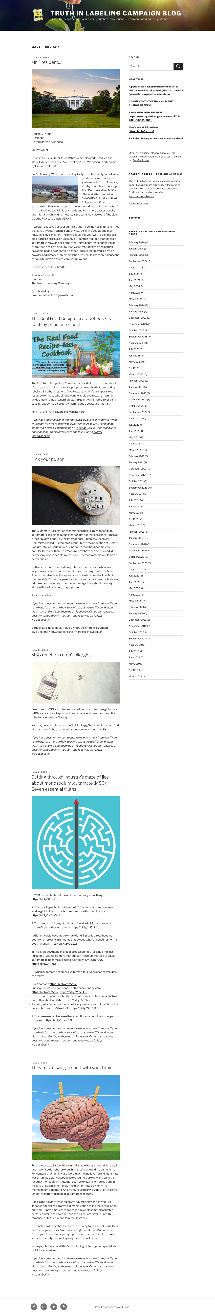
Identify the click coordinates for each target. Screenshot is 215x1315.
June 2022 (134, 430)
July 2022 (134, 424)
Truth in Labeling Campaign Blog (115, 13)
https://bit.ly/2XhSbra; (63, 984)
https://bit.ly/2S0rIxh (50, 1000)
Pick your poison (48, 459)
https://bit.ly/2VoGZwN (64, 943)
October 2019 (136, 632)
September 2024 (138, 261)
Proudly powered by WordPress (112, 1306)
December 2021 (137, 468)
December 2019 (137, 619)
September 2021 (138, 487)
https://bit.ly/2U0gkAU (85, 927)
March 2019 (135, 676)
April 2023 (134, 368)
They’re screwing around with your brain (71, 1067)
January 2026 (136, 248)
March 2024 (135, 298)
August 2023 (136, 342)
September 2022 (138, 412)
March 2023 (135, 374)
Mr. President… (46, 62)
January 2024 (136, 311)
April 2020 (134, 594)
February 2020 (137, 607)
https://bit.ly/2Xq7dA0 (85, 1008)
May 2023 (134, 361)
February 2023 (137, 380)
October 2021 (136, 481)
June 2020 (134, 582)
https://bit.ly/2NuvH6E (55, 1008)
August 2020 (136, 569)
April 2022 (134, 443)
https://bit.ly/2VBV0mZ (46, 915)
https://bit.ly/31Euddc (45, 899)
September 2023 (138, 336)
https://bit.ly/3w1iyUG (141, 131)
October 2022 (136, 405)
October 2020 (136, 556)
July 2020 (134, 575)
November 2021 (137, 475)
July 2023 (134, 349)
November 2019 (138, 625)
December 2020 (138, 544)
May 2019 (134, 663)
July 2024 (134, 273)
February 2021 (136, 531)
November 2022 (138, 399)
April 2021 (134, 519)
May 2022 (134, 437)
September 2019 (138, 638)
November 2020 (138, 550)
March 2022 (135, 449)
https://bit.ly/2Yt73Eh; (73, 992)
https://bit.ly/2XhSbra (45, 992)
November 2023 (138, 324)
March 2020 (135, 600)
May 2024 (134, 286)
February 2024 (137, 305)
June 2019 (134, 657)
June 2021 (134, 506)
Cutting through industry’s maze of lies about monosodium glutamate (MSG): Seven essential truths (70, 783)
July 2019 (134, 651)
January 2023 (136, 387)
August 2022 (136, 418)
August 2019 (136, 644)
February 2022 (136, 456)
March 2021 (135, 525)
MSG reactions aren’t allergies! (62, 654)
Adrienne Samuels (138, 203)
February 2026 (137, 242)
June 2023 (134, 355)
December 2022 (137, 393)
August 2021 (136, 493)
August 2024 (136, 267)
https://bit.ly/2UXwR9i (58, 1020)
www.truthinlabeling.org (141, 196)
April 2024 (134, 292)
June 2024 (134, 280)
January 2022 (136, 462)
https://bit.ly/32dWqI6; (79, 1000)
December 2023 (138, 317)
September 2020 (138, 563)
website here (76, 411)
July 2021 (134, 500)
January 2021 (136, 537)
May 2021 (134, 512)
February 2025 (137, 254)
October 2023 (136, 330)
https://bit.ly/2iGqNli (44, 963)
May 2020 (134, 588)
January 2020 (136, 613)
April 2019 (134, 670)
